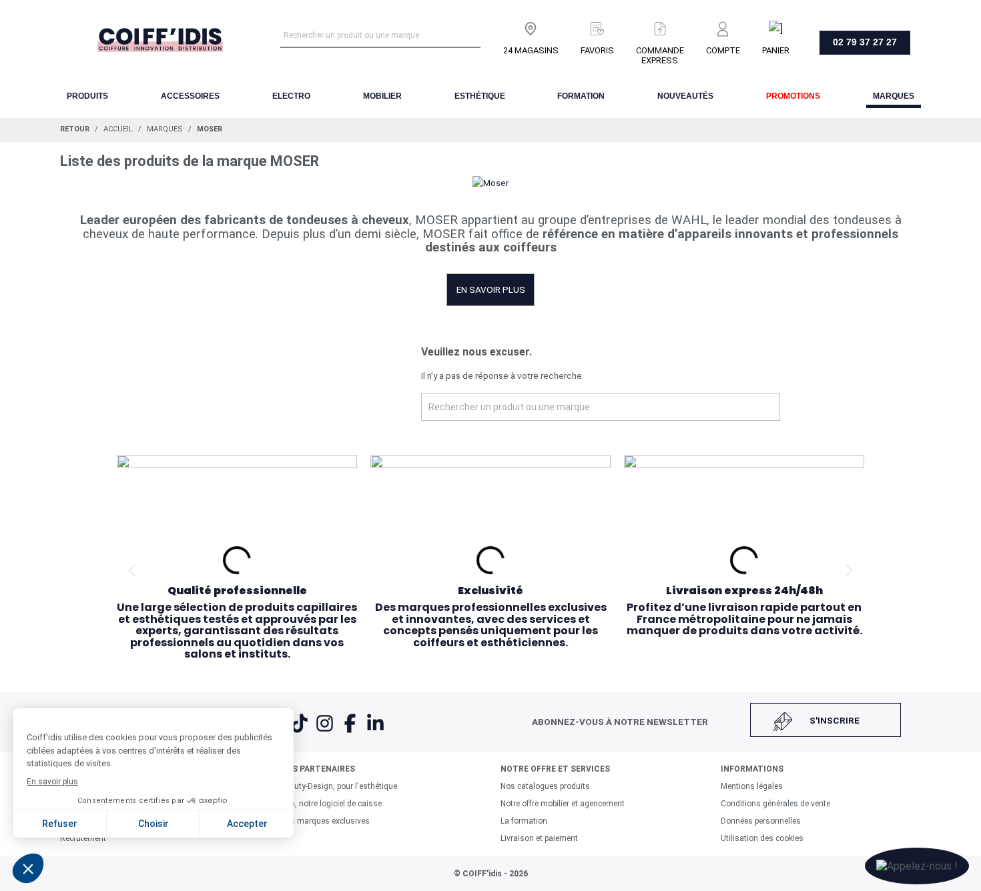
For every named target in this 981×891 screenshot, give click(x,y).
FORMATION (581, 96)
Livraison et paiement (539, 838)
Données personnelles (761, 821)
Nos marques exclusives (325, 821)
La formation (524, 821)
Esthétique (479, 96)
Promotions (793, 96)
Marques (893, 96)
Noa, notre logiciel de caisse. (332, 803)
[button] (131, 570)
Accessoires (190, 96)
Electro (291, 96)
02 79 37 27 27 (865, 42)
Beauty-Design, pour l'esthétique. (339, 786)
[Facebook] (351, 731)
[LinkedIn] (375, 731)
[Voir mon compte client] (723, 26)
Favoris (597, 50)
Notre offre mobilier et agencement (563, 803)
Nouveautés (685, 96)
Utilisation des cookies (762, 838)
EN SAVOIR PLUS (490, 289)
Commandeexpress (660, 55)
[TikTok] (300, 731)
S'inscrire (834, 720)
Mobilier (382, 96)
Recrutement (83, 838)
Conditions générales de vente (775, 803)
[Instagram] (325, 731)
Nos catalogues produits (545, 786)
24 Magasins (531, 50)
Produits (87, 96)
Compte (723, 50)
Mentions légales (752, 786)
